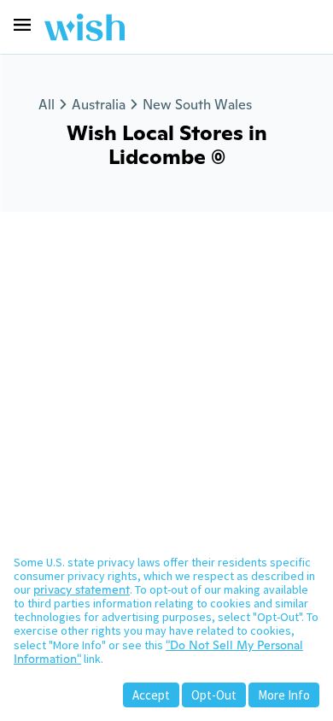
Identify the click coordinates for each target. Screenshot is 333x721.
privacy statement (81, 589)
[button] (22, 25)
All (46, 105)
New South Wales (197, 105)
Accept (151, 695)
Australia (99, 105)
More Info (284, 695)
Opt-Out (214, 695)
